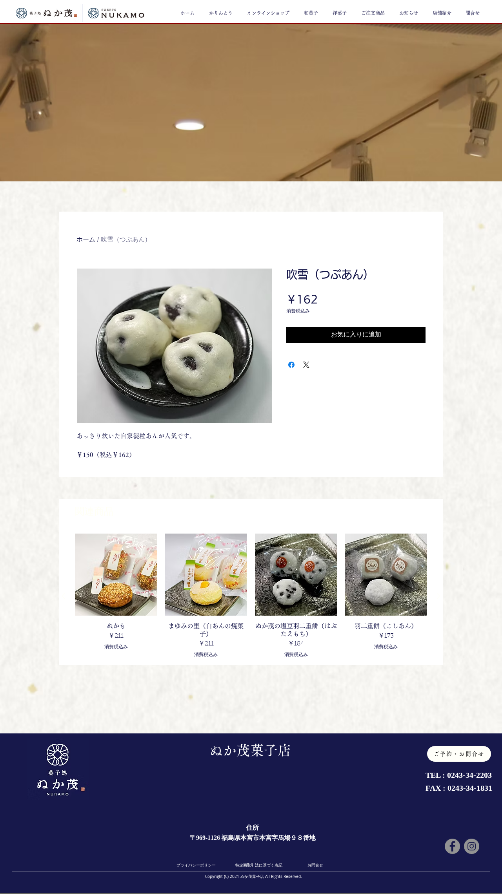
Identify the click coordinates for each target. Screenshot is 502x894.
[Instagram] (471, 846)
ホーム (85, 240)
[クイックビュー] (116, 575)
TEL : (436, 775)
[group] (251, 596)
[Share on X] (306, 364)
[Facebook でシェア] (291, 364)
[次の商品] (438, 596)
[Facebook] (452, 846)
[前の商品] (63, 596)
